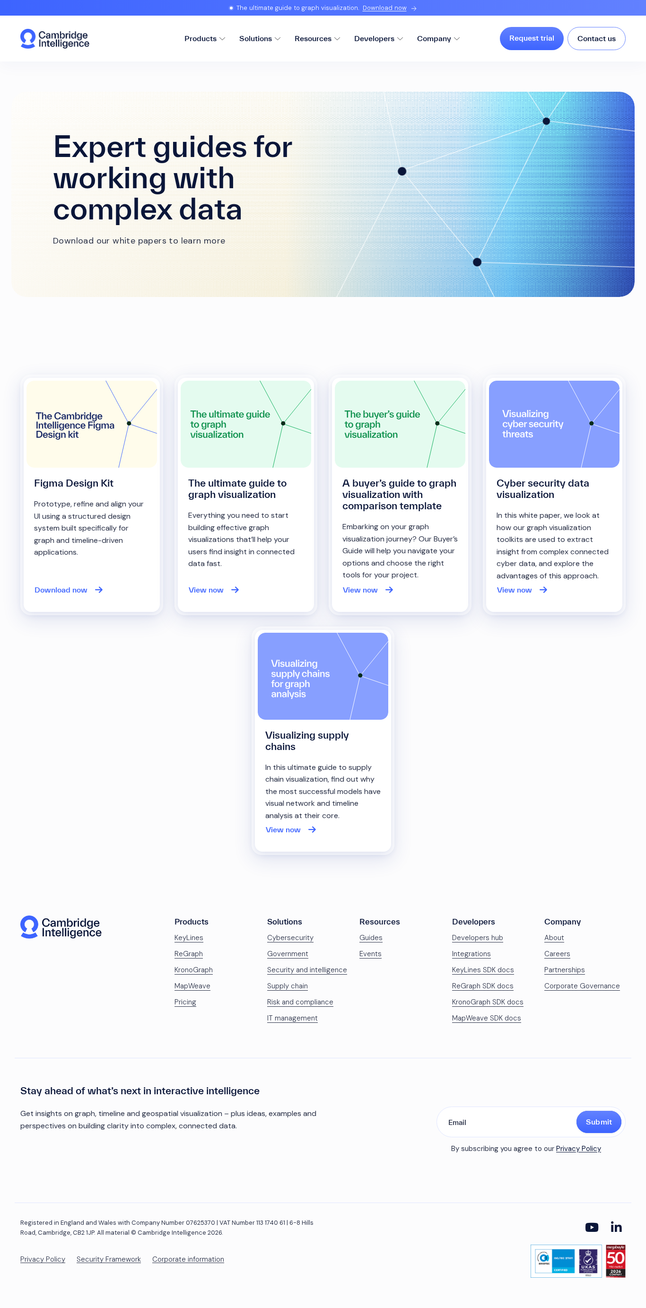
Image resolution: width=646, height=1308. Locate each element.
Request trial (531, 38)
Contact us (596, 38)
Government (287, 954)
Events (370, 954)
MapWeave (192, 986)
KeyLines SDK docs (483, 970)
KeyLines (189, 937)
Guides (371, 937)
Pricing (185, 1002)
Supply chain (287, 986)
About (554, 937)
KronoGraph (194, 970)
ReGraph (189, 954)
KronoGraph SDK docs (488, 1002)
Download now (385, 8)
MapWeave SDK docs (486, 1018)
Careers (557, 954)
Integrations (471, 954)
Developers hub (477, 937)
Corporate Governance (582, 986)
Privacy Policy (578, 1148)
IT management (292, 1018)
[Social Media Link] (591, 1227)
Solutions (255, 38)
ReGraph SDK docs (483, 986)
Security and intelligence (307, 970)
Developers (374, 38)
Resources (313, 38)
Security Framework (109, 1259)
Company (434, 38)
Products (200, 38)
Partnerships (564, 970)
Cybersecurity (290, 937)
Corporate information (188, 1259)
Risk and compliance (300, 1002)
